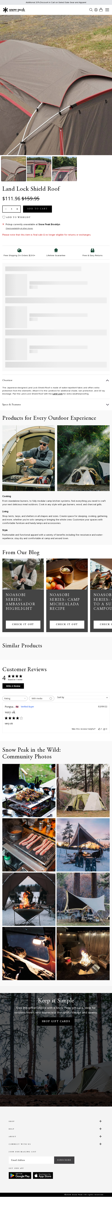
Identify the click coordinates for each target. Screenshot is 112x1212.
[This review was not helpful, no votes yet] (104, 729)
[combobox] (15, 698)
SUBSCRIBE (64, 1160)
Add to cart (37, 209)
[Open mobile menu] (107, 9)
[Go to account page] (96, 10)
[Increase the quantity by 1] (16, 209)
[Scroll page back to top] (104, 1204)
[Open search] (91, 10)
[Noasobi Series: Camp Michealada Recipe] (67, 574)
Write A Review (13, 686)
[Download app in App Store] (43, 1175)
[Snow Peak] (14, 9)
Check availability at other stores (19, 228)
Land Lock (57, 394)
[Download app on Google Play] (20, 1175)
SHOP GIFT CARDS (56, 1021)
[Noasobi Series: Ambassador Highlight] (23, 574)
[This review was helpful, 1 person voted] (99, 729)
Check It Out (23, 625)
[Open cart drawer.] (101, 9)
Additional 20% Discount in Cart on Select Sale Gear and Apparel (56, 2)
